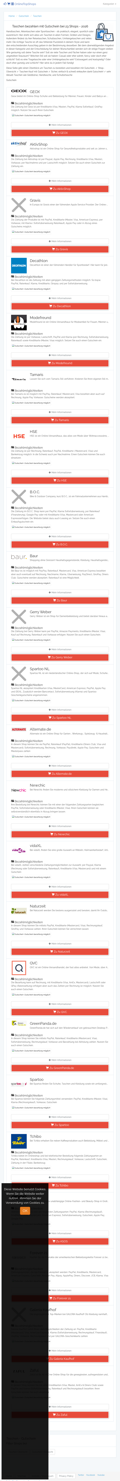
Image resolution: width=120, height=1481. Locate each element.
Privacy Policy (66, 1476)
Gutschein (24, 16)
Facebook (90, 1475)
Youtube (101, 1475)
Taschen (37, 16)
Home (12, 16)
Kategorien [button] (109, 4)
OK (25, 1211)
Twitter (81, 1475)
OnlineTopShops (25, 4)
